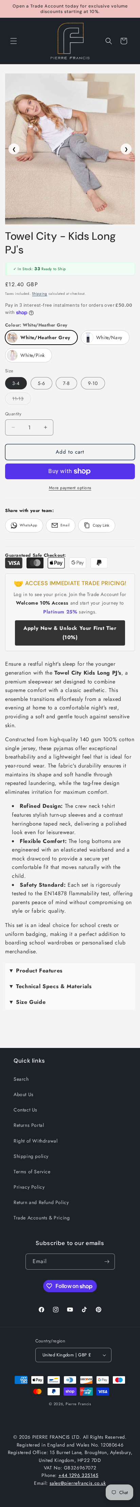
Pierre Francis (78, 1404)
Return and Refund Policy (41, 1202)
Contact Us (25, 1109)
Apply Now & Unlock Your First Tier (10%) (69, 632)
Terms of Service (32, 1171)
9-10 (93, 383)
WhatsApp (28, 525)
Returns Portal (29, 1125)
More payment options (70, 488)
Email (65, 525)
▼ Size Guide (27, 1002)
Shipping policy (31, 1156)
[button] (13, 41)
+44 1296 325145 (78, 1475)
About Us (24, 1094)
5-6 (41, 383)
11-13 (21, 400)
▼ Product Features (35, 970)
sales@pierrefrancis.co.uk (78, 1483)
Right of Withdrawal (35, 1140)
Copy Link (101, 525)
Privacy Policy (29, 1187)
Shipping (39, 293)
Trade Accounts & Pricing (42, 1217)
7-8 (66, 383)
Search (21, 1079)
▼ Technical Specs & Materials (49, 986)
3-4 (16, 383)
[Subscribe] (107, 1262)
